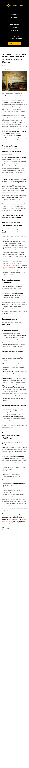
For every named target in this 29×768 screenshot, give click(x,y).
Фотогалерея (14, 27)
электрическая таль (9, 267)
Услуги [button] (14, 21)
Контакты (14, 30)
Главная (14, 14)
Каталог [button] (14, 18)
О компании (14, 24)
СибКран (9, 505)
